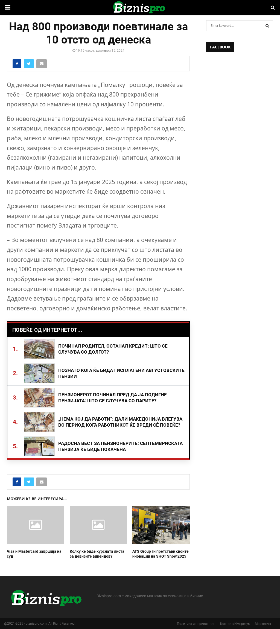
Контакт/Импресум (235, 624)
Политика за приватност (196, 624)
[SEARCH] (267, 25)
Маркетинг (263, 624)
